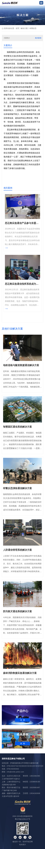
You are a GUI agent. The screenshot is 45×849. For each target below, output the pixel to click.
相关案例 (38, 38)
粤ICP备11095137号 (22, 819)
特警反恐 (33, 28)
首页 (17, 28)
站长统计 (22, 844)
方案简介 (7, 38)
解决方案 (24, 28)
